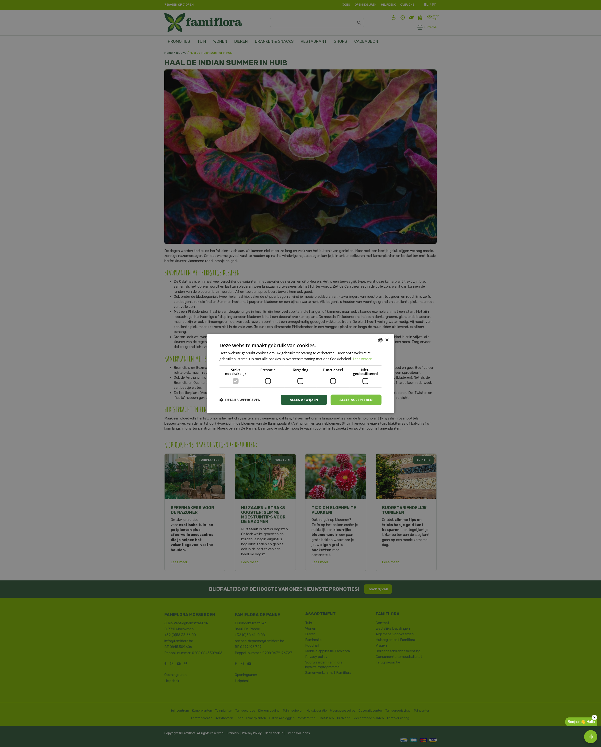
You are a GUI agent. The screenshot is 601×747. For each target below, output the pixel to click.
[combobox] (380, 340)
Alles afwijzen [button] (304, 399)
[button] (240, 399)
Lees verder (362, 358)
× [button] (387, 340)
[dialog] (300, 373)
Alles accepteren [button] (356, 399)
